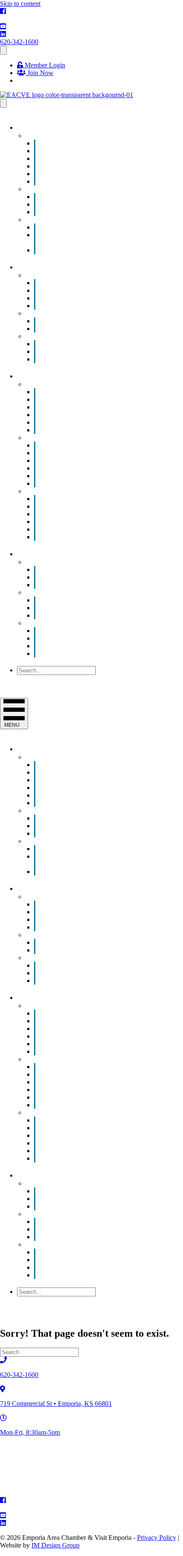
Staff (58, 653)
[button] (37, 678)
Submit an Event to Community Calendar (107, 181)
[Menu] (3, 50)
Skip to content (20, 3)
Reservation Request (80, 584)
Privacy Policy (156, 1537)
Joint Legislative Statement (88, 615)
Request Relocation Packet (88, 536)
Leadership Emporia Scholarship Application (87, 238)
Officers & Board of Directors (92, 645)
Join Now (40, 72)
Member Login (44, 65)
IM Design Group (55, 1545)
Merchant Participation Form (90, 359)
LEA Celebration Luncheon (89, 250)
